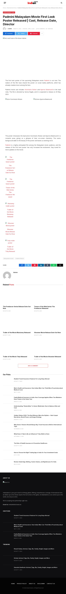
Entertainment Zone (12, 8)
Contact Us (51, 583)
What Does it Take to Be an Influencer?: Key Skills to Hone (31, 434)
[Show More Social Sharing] (42, 33)
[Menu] (5, 3)
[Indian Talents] (33, 3)
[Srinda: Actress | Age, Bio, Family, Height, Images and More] (7, 560)
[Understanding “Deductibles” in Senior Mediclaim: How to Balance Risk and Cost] (7, 408)
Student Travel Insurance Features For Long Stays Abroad (31, 379)
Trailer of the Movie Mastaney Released (16, 332)
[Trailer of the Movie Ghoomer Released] (48, 346)
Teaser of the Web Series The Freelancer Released (10, 192)
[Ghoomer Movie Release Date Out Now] (10, 224)
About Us (32, 583)
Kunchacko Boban (31, 90)
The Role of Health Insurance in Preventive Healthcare (30, 443)
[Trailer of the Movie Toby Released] (10, 241)
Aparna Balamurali (46, 90)
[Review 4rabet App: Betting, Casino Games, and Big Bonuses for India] (7, 464)
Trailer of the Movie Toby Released (10, 249)
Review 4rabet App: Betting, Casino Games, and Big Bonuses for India (35, 462)
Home (4, 8)
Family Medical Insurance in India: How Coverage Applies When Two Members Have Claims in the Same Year (38, 398)
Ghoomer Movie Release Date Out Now (10, 231)
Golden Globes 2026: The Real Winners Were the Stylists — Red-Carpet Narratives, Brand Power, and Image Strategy (36, 416)
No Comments (41, 28)
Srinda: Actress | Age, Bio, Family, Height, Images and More (32, 558)
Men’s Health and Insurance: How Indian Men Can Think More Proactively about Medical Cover (38, 389)
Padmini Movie (20, 258)
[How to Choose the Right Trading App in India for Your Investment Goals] (7, 455)
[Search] (61, 3)
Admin (10, 28)
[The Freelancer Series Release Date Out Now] (10, 159)
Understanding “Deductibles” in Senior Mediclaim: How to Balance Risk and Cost (37, 407)
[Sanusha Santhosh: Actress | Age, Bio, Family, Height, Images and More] (7, 569)
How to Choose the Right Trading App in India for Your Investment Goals (36, 452)
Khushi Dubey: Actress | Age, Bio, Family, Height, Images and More (34, 549)
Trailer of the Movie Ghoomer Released (47, 356)
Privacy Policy (22, 583)
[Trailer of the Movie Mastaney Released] (10, 204)
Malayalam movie (8, 258)
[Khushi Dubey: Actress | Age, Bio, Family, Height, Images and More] (7, 551)
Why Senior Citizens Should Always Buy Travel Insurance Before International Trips (38, 425)
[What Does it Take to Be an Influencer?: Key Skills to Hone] (7, 436)
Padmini (46, 80)
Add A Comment (33, 365)
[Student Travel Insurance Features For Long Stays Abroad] (7, 381)
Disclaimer (41, 583)
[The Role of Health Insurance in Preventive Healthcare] (7, 445)
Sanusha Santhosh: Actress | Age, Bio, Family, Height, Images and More (35, 567)
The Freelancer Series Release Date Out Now (17, 307)
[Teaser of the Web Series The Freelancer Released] (10, 181)
